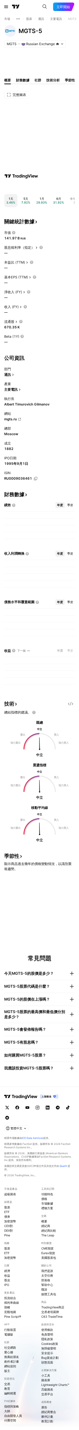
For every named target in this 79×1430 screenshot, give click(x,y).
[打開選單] (6, 7)
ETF (6, 1212)
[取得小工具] (70, 704)
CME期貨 (47, 1248)
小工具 (45, 1375)
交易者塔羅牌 (50, 1312)
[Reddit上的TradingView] (7, 1118)
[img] (57, 44)
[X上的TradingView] (7, 1108)
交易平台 (47, 1394)
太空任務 (47, 1275)
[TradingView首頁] (16, 7)
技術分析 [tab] (53, 80)
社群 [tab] (38, 80)
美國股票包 (48, 1257)
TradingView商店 (52, 1307)
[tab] (60, 505)
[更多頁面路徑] (18, 19)
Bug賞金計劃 (50, 1357)
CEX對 (8, 1226)
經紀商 (45, 1226)
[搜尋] (44, 7)
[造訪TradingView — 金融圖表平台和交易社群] (21, 176)
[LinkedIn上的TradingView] (48, 1108)
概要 (44, 1221)
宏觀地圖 (10, 1312)
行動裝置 (10, 1329)
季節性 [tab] (70, 80)
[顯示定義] (14, 233)
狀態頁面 (47, 1362)
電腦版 (8, 1334)
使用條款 (47, 1329)
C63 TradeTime (52, 1316)
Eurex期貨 (48, 1253)
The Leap (47, 1235)
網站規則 (10, 1366)
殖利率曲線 (11, 1302)
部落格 (45, 1280)
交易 (7, 1384)
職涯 (44, 1289)
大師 (7, 1411)
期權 (7, 1307)
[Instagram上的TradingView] (37, 1108)
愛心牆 (8, 1352)
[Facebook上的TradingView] (17, 1108)
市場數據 (47, 1203)
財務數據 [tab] (22, 80)
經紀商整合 (48, 1412)
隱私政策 (47, 1339)
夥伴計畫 (47, 1416)
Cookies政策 (49, 1343)
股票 (7, 1207)
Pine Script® (12, 1316)
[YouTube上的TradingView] (27, 1108)
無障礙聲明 (48, 1348)
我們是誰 (47, 1271)
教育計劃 (47, 1421)
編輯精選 (10, 1393)
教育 (7, 1388)
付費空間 (10, 1420)
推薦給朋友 (11, 1357)
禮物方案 (47, 1208)
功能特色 (47, 1194)
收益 (7, 1275)
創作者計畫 (11, 1361)
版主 (7, 1371)
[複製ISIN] (35, 478)
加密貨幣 (10, 1221)
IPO (6, 1285)
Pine (7, 1235)
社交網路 (10, 1347)
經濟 (7, 1271)
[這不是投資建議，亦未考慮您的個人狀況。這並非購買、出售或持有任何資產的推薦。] (34, 712)
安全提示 (47, 1353)
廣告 (44, 1407)
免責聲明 (47, 1334)
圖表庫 (45, 1380)
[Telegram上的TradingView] (58, 1108)
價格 (44, 1199)
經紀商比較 (48, 1230)
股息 (7, 1280)
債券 (7, 1216)
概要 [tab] (7, 80)
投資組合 (10, 1298)
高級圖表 (47, 1389)
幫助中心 (47, 1285)
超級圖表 (10, 1194)
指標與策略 (11, 1406)
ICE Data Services (32, 1138)
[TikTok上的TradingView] (68, 1108)
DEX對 (8, 1230)
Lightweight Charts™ (55, 1385)
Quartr (63, 1166)
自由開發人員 (13, 1416)
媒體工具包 (48, 1294)
